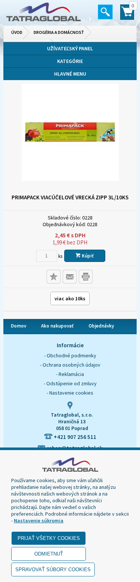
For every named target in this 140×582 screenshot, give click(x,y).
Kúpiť (87, 256)
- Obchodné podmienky (70, 355)
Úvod (16, 32)
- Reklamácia (70, 374)
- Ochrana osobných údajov (70, 364)
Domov (18, 326)
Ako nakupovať (57, 326)
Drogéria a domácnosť (59, 32)
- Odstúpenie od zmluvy (70, 383)
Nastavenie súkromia (38, 520)
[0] (127, 15)
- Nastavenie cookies (70, 392)
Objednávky (101, 326)
